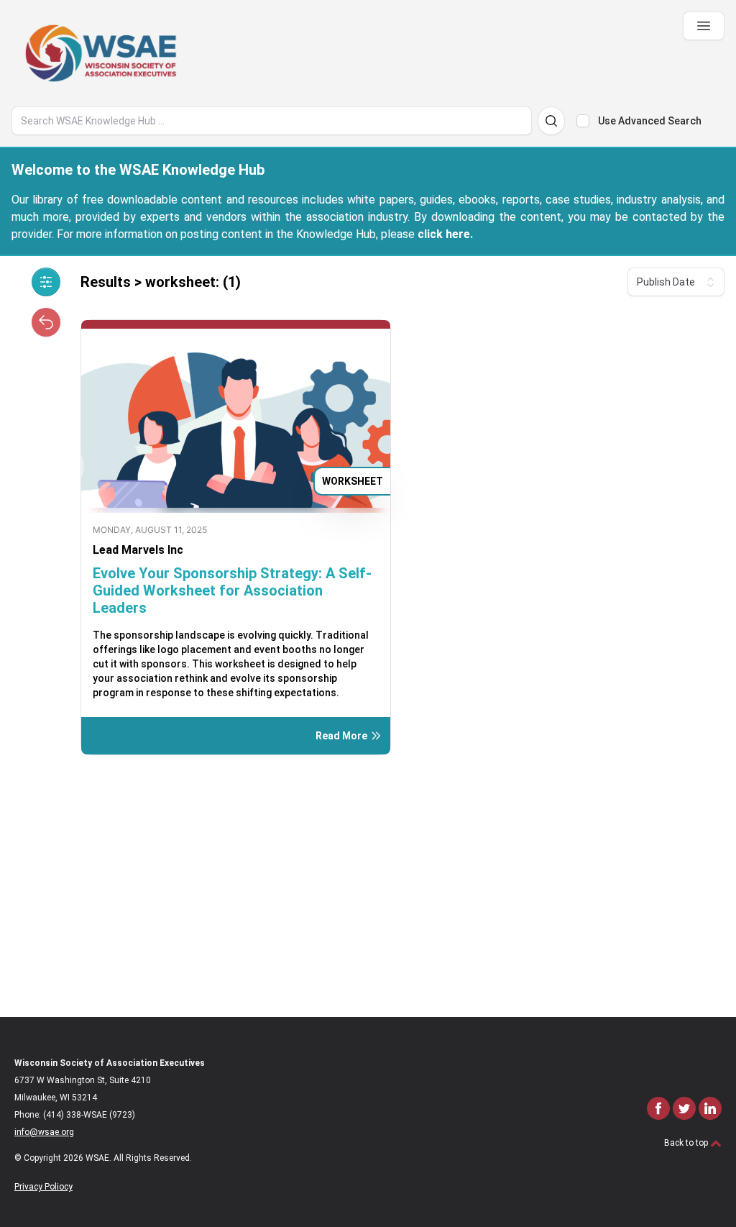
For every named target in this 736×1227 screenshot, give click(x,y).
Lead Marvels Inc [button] (138, 550)
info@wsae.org (44, 1132)
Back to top (687, 1143)
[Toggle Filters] (46, 282)
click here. (445, 234)
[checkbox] (582, 120)
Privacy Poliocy (43, 1187)
